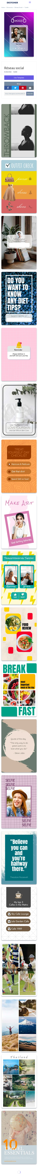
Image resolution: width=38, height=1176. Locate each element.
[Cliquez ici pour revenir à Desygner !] (12, 4)
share (19, 84)
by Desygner (8, 71)
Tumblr (26, 7)
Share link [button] (30, 93)
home (3, 7)
